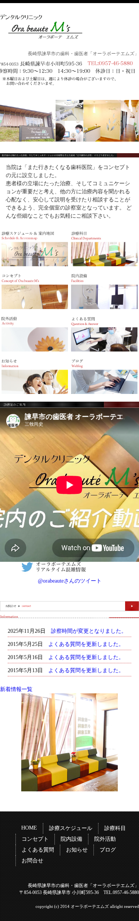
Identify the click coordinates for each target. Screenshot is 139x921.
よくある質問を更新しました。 (86, 644)
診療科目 (115, 828)
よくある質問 (38, 850)
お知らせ (77, 850)
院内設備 (71, 839)
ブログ (108, 850)
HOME (29, 828)
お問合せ (32, 861)
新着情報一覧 (16, 689)
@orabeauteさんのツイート (70, 581)
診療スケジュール (70, 828)
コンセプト (35, 839)
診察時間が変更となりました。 (89, 631)
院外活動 (105, 839)
